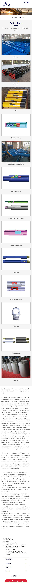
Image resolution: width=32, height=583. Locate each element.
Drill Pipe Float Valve (16, 299)
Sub (16, 111)
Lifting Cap (16, 326)
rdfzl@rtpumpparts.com (11, 543)
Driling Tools (22, 17)
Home (9, 17)
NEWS (8, 571)
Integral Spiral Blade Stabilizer (16, 164)
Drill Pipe (16, 84)
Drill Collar (16, 57)
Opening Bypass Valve (16, 245)
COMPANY (9, 563)
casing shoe (16, 380)
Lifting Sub (16, 272)
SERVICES (9, 567)
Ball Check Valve (16, 138)
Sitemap (7, 549)
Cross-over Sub (16, 353)
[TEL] (19, 580)
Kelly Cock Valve (16, 191)
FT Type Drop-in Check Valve (16, 218)
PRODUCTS (14, 17)
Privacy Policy (13, 549)
